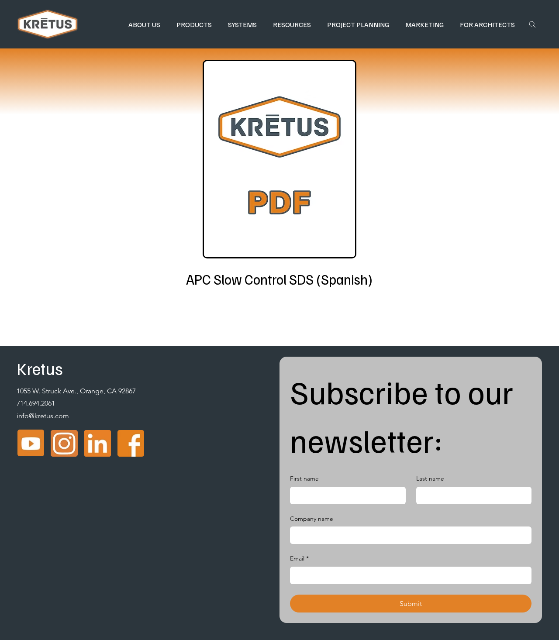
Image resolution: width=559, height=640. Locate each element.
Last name (430, 478)
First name (304, 478)
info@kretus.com (43, 416)
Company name (311, 519)
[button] (144, 24)
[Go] (532, 24)
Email (299, 558)
